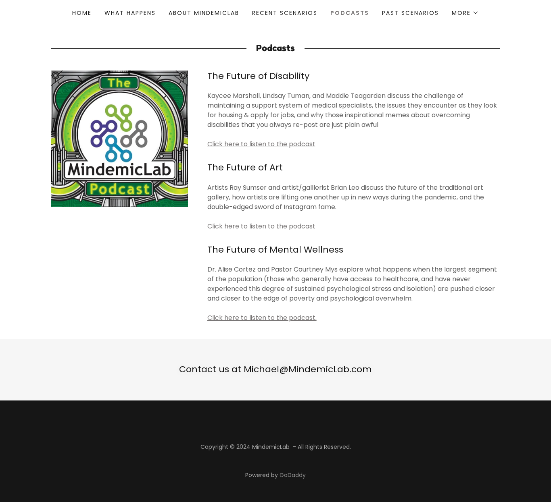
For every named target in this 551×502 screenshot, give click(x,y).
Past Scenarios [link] (410, 13)
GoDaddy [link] (293, 475)
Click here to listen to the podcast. (262, 317)
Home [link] (82, 13)
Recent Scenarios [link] (284, 13)
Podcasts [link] (349, 13)
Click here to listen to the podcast (261, 144)
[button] (465, 13)
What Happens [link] (130, 13)
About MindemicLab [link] (204, 13)
